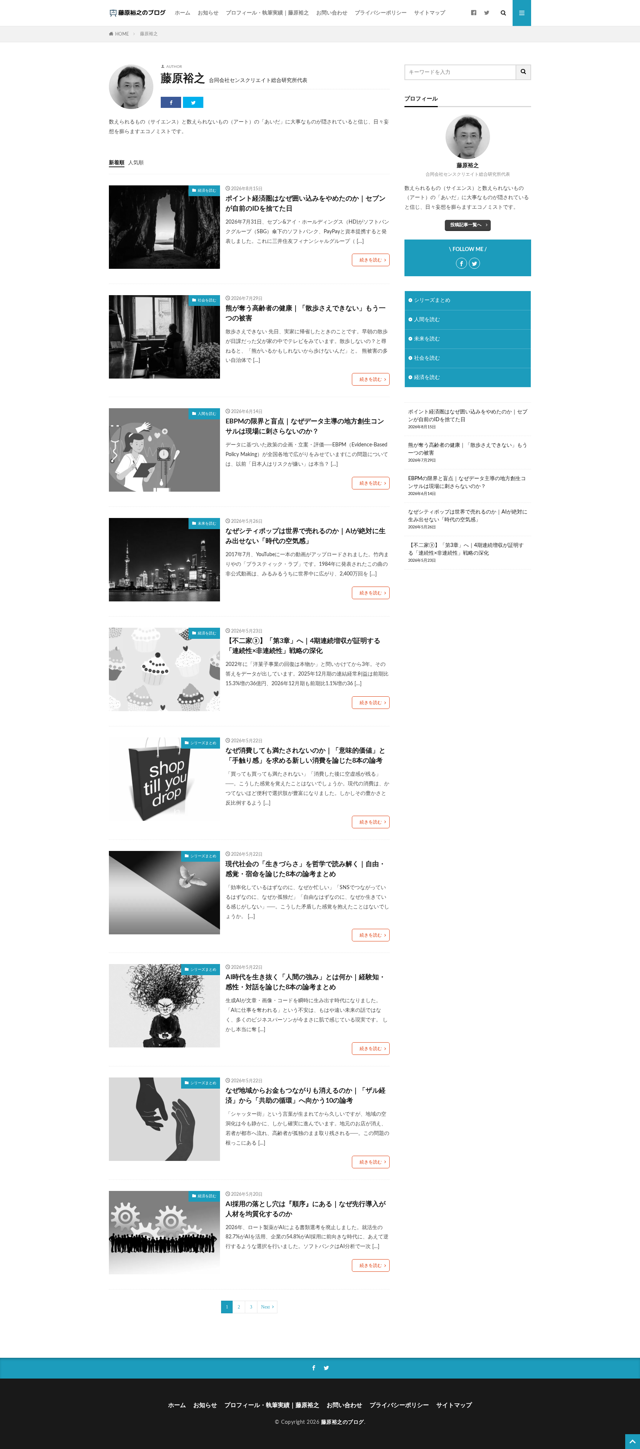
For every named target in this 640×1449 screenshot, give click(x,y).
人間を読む (207, 414)
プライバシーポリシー (381, 13)
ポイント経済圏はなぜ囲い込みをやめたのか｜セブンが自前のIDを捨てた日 (306, 203)
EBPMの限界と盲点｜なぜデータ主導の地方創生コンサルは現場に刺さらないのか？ (305, 426)
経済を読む (207, 190)
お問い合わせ (331, 13)
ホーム (182, 13)
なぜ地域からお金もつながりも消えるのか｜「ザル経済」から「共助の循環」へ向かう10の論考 (306, 1095)
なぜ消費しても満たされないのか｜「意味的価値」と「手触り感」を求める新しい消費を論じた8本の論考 (306, 755)
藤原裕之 (149, 34)
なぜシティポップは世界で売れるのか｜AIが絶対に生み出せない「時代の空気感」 (306, 536)
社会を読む (207, 300)
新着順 (116, 162)
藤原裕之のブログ (342, 1422)
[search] (523, 72)
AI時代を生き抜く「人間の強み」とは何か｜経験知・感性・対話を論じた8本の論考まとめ (306, 982)
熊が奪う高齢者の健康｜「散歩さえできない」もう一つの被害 (306, 313)
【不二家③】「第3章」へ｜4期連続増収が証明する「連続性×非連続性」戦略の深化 (303, 646)
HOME (122, 34)
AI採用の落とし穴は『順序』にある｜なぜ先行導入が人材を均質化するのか (306, 1209)
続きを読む (371, 260)
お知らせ (208, 13)
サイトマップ (429, 13)
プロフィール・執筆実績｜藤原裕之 (267, 13)
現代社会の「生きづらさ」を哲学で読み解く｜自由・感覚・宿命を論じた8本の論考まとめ (306, 869)
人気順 (136, 162)
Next (265, 1307)
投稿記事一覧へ (465, 224)
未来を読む (207, 523)
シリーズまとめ (203, 743)
